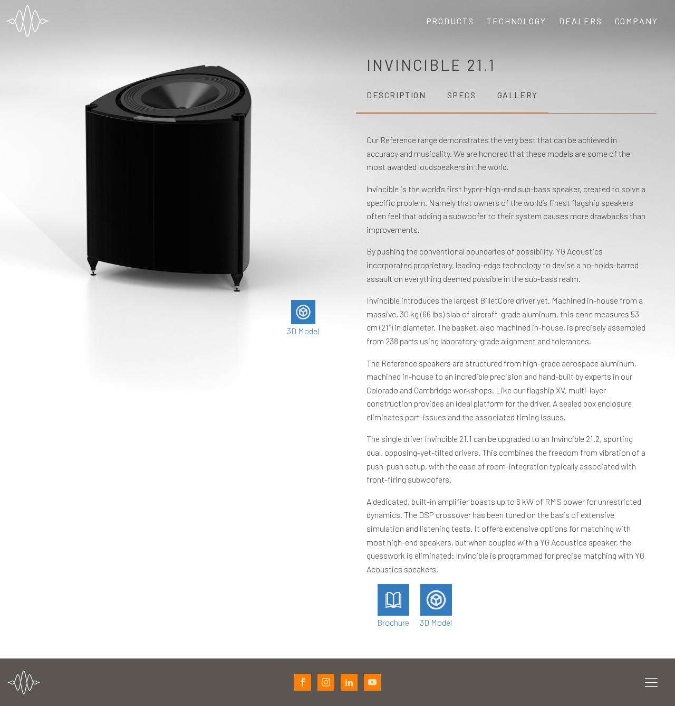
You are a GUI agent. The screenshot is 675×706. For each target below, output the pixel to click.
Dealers (580, 21)
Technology (516, 21)
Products (450, 21)
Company (636, 21)
